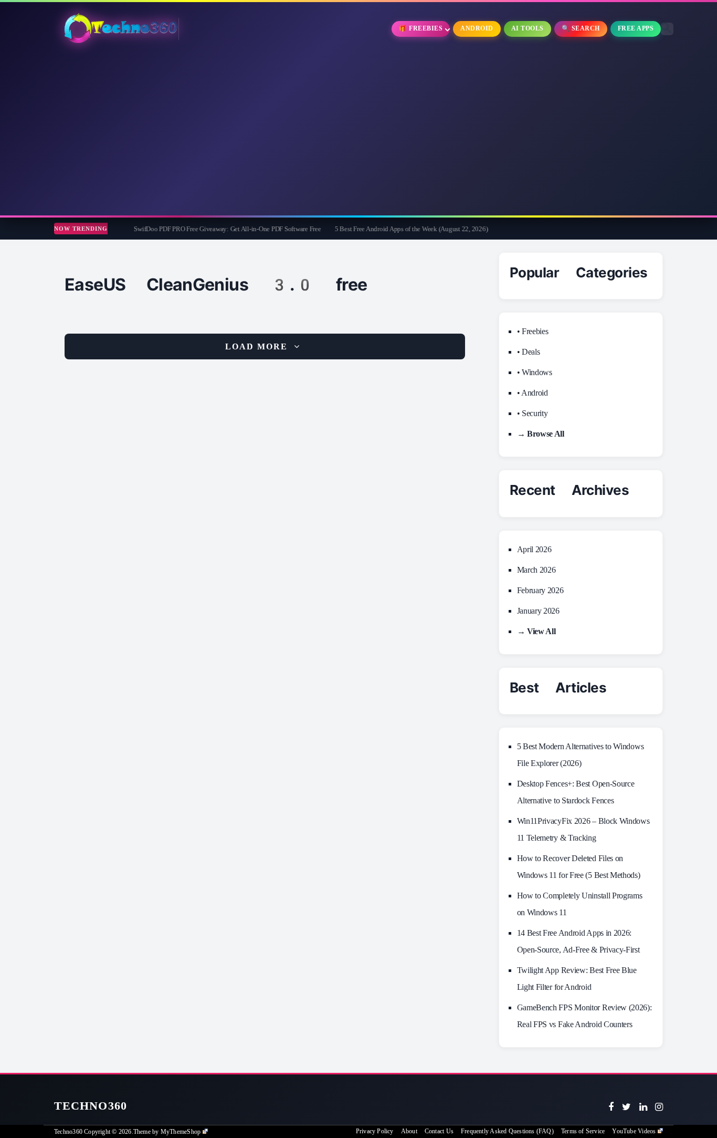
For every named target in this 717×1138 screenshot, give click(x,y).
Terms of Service (583, 1131)
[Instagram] (659, 1107)
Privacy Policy (375, 1131)
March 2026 (536, 569)
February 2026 (540, 590)
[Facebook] (611, 1107)
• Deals (528, 351)
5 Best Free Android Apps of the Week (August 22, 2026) (377, 229)
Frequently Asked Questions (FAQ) (507, 1131)
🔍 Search (581, 28)
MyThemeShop (181, 1131)
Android (476, 28)
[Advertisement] (358, 131)
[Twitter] (626, 1107)
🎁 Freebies (420, 28)
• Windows (534, 372)
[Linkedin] (643, 1107)
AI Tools (527, 28)
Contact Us (439, 1131)
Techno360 (90, 1105)
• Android (532, 392)
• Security (532, 413)
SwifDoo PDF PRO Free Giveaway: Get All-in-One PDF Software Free (193, 229)
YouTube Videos (634, 1131)
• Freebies (533, 331)
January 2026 (538, 610)
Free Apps (636, 28)
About (409, 1131)
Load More (256, 346)
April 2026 (534, 549)
